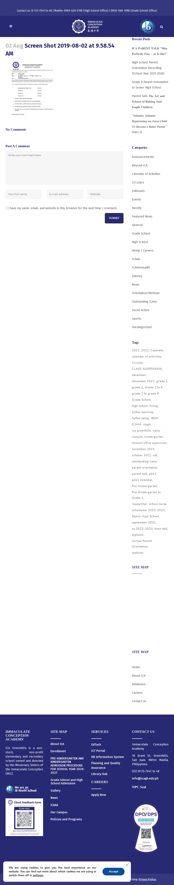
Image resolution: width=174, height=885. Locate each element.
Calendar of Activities (146, 174)
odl (155, 455)
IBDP (154, 418)
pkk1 (152, 474)
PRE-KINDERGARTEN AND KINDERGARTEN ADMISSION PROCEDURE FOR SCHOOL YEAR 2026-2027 (68, 766)
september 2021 (144, 523)
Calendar (157, 350)
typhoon (137, 535)
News (135, 284)
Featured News (142, 216)
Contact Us (139, 701)
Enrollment (58, 751)
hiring (154, 406)
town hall (160, 529)
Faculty (137, 208)
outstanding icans (144, 461)
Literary (137, 276)
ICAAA (136, 259)
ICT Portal (98, 751)
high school (140, 406)
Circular (137, 363)
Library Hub (99, 774)
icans (156, 431)
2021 (136, 350)
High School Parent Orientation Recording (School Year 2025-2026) (148, 68)
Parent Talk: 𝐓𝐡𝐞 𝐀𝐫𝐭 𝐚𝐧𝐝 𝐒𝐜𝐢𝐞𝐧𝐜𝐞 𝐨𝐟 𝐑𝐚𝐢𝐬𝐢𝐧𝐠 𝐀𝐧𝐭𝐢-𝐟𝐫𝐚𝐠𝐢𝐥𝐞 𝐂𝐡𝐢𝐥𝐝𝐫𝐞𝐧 (148, 101)
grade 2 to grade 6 (145, 394)
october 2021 (141, 455)
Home (136, 667)
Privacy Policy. (147, 879)
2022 (145, 350)
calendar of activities (146, 357)
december (139, 375)
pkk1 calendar (142, 480)
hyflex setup (140, 418)
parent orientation (144, 468)
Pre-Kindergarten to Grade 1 (146, 495)
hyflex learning (142, 412)
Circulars (138, 182)
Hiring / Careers (143, 250)
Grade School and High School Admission (67, 781)
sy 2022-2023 (142, 529)
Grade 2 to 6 (154, 387)
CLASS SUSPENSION (147, 369)
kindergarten (154, 437)
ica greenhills (141, 431)
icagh (147, 424)
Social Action (140, 310)
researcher (139, 504)
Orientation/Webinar (146, 293)
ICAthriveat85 (141, 267)
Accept (113, 871)
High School (140, 242)
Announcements (143, 157)
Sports (136, 318)
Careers (137, 638)
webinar (138, 553)
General (137, 225)
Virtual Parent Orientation (142, 544)
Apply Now (98, 795)
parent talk (139, 474)
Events (136, 199)
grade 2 (137, 387)
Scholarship (140, 621)
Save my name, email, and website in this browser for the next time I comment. (63, 208)
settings (38, 875)
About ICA (138, 580)
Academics (139, 588)
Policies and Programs (66, 819)
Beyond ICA (139, 165)
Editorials (138, 191)
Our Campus (59, 812)
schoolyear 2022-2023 (148, 510)
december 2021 (143, 381)
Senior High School (145, 516)
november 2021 (143, 449)
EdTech (96, 744)
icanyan (137, 437)
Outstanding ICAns (144, 301)
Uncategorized (142, 327)
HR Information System (107, 757)
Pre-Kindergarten (144, 486)
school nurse (158, 504)
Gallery (55, 790)
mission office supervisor (149, 443)
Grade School (141, 233)
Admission (139, 596)
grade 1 (162, 381)
